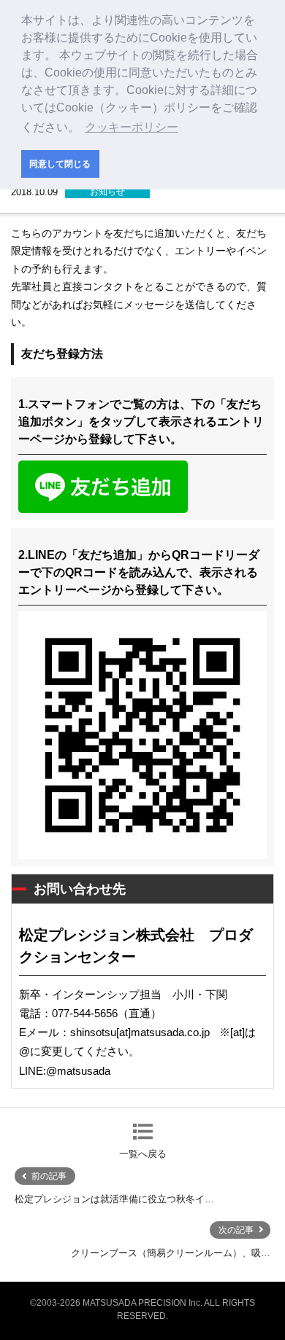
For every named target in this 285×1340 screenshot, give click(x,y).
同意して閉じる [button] (60, 163)
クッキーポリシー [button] (131, 127)
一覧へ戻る (143, 1153)
